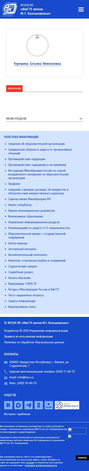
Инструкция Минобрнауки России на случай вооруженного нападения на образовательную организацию (38, 174)
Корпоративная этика (22, 307)
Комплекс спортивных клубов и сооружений (37, 260)
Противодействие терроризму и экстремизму (37, 165)
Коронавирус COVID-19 (22, 284)
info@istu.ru (26, 377)
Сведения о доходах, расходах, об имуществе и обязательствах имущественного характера (38, 191)
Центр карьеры (18, 243)
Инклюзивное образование (25, 216)
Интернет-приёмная (17, 414)
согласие (30, 462)
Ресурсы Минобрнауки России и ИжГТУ (33, 289)
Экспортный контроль (22, 249)
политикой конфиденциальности (41, 465)
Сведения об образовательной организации (36, 144)
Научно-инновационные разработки (31, 210)
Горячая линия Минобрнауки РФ (29, 199)
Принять (82, 457)
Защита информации (21, 301)
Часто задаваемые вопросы (25, 295)
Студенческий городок (22, 266)
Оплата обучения (19, 278)
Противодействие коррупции (26, 159)
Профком (14, 184)
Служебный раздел (20, 272)
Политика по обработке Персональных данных (34, 342)
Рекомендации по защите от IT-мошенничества (39, 228)
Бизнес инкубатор (19, 205)
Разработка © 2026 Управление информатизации (36, 331)
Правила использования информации (28, 336)
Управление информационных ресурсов (34, 222)
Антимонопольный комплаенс (28, 255)
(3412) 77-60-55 (65, 371)
